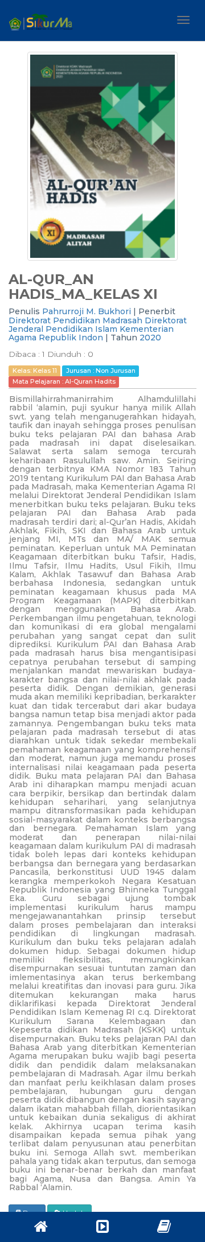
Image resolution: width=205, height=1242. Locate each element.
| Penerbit (154, 311)
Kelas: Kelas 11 (35, 371)
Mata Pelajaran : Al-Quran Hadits (64, 381)
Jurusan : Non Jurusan (101, 371)
